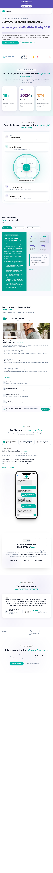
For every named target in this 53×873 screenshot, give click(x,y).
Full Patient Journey (19, 227)
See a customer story (26, 42)
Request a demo (16, 663)
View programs (6, 377)
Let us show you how (9, 42)
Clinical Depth (6, 227)
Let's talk (44, 409)
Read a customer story (33, 663)
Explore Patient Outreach (8, 467)
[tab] (10, 442)
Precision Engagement (33, 227)
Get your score (25, 6)
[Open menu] (49, 11)
